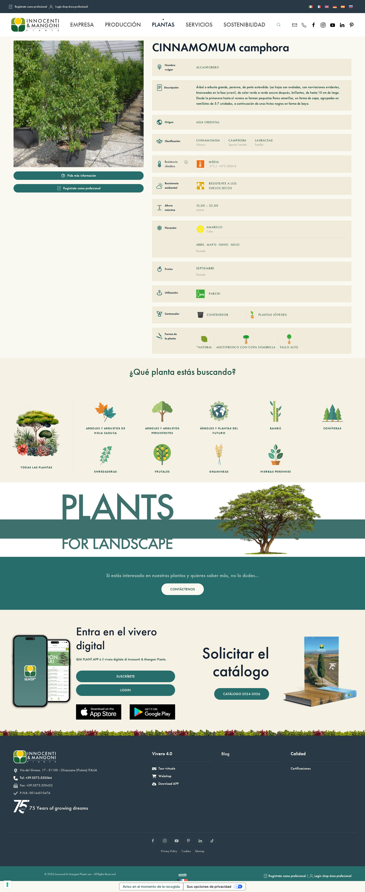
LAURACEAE (264, 140)
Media (214, 162)
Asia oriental (208, 122)
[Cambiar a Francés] (319, 6)
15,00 (200, 205)
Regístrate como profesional (31, 6)
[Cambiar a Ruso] (351, 6)
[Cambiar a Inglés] (327, 6)
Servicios (199, 24)
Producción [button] (123, 24)
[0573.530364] (304, 24)
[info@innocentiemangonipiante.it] (294, 24)
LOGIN (125, 690)
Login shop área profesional (71, 6)
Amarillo (215, 227)
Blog (225, 753)
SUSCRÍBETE (125, 676)
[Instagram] (323, 24)
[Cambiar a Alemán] (335, 6)
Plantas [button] (163, 24)
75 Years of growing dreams (58, 808)
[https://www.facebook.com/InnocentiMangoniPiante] (313, 24)
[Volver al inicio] (34, 24)
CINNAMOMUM (208, 140)
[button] (278, 24)
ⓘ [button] (186, 162)
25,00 (213, 205)
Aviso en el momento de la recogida (151, 886)
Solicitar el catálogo (235, 662)
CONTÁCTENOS (182, 589)
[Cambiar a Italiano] (311, 6)
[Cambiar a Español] (343, 6)
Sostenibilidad (244, 24)
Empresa (82, 24)
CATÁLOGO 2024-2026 (241, 693)
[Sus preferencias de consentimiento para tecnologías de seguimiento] (7, 885)
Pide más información (81, 175)
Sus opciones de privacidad (209, 886)
